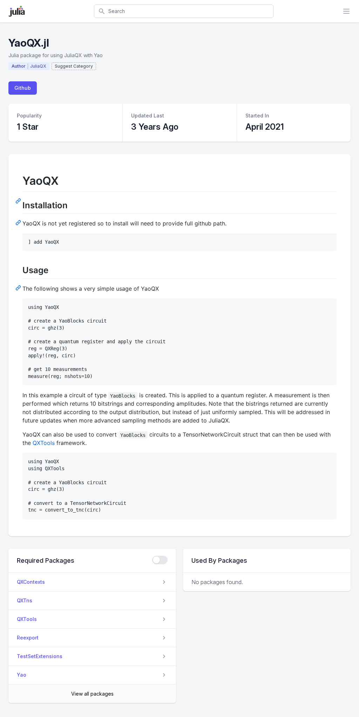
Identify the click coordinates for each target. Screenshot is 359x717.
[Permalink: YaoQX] (18, 200)
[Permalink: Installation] (18, 222)
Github (22, 88)
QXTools (44, 442)
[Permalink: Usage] (18, 287)
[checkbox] (160, 560)
